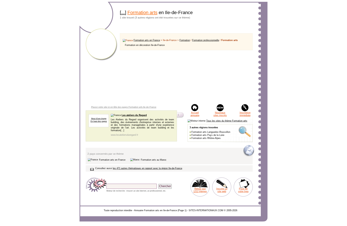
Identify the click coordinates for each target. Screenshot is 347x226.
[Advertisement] (186, 77)
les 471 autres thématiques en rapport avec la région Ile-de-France (147, 168)
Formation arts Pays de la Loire (207, 135)
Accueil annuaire (194, 114)
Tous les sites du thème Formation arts (226, 120)
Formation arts (142, 12)
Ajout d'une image (98, 118)
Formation (184, 40)
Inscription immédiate (245, 114)
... (123, 12)
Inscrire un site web (221, 190)
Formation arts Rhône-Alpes (206, 138)
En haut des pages (99, 121)
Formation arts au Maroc (153, 159)
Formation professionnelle (205, 40)
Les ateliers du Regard (134, 115)
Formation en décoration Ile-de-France (145, 45)
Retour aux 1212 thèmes (200, 190)
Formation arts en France (147, 40)
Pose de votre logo (243, 190)
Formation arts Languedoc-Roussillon (210, 132)
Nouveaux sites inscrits (220, 114)
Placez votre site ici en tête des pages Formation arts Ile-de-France (123, 107)
